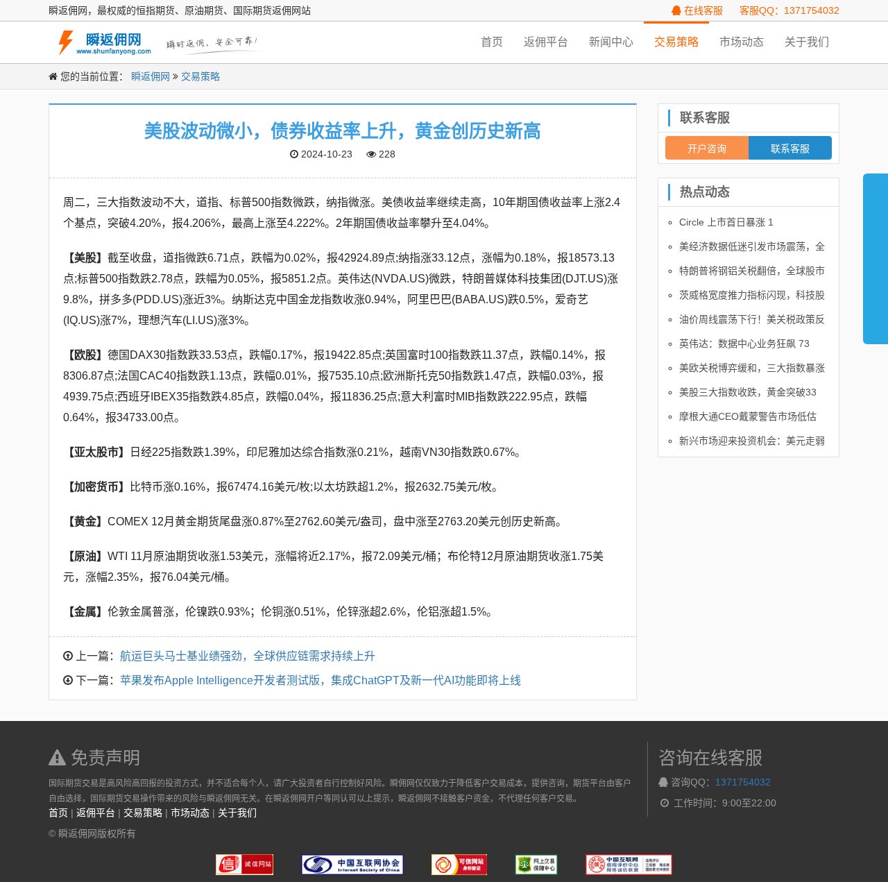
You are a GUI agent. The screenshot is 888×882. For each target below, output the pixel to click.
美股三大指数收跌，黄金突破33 (748, 392)
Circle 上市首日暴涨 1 (726, 222)
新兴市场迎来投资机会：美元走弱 (752, 440)
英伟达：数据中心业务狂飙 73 (744, 343)
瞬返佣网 (150, 76)
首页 (492, 42)
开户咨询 (707, 148)
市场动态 (741, 42)
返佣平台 (546, 42)
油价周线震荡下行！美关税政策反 (752, 319)
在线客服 (702, 10)
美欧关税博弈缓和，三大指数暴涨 (752, 367)
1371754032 (743, 782)
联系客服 (790, 148)
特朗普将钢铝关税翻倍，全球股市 (752, 270)
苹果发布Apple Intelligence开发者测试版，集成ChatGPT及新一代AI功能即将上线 (320, 680)
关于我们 (807, 42)
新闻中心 (611, 42)
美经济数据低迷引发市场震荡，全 (752, 246)
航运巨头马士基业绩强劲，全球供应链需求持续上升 (247, 656)
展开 (875, 252)
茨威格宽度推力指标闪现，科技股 (752, 294)
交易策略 (676, 42)
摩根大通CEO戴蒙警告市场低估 (748, 416)
